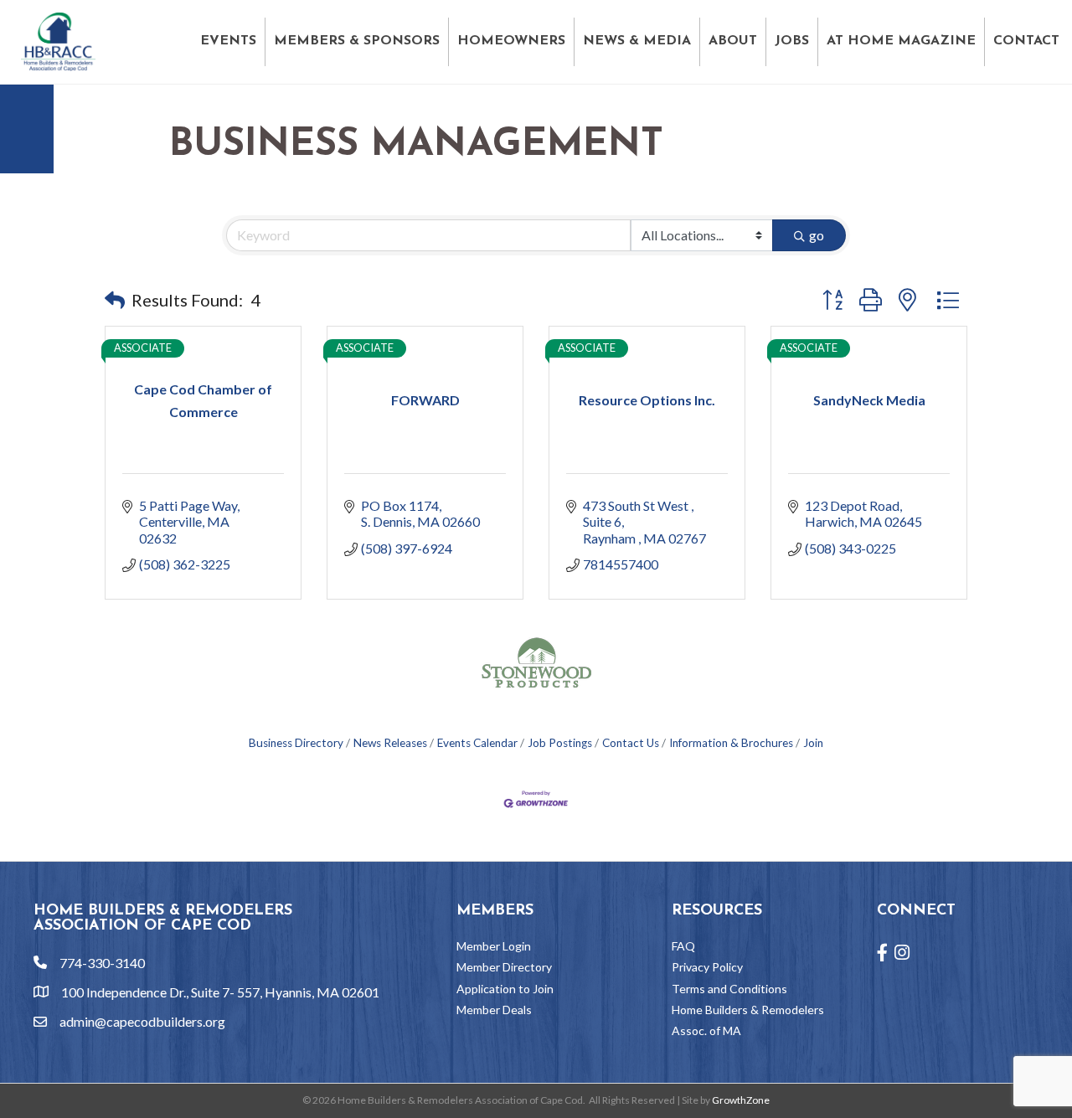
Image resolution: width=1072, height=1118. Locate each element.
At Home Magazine (901, 41)
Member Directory (504, 967)
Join (813, 743)
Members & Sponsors (357, 41)
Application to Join (505, 988)
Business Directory (296, 743)
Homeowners (511, 41)
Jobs (792, 41)
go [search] (816, 235)
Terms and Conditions (729, 988)
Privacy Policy (707, 967)
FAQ (683, 946)
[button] (115, 300)
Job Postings (560, 743)
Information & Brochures (731, 743)
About (733, 41)
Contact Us (630, 743)
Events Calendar (477, 743)
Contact (1026, 41)
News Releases (390, 743)
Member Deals (494, 1009)
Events (228, 41)
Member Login (493, 946)
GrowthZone (741, 1100)
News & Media (637, 41)
